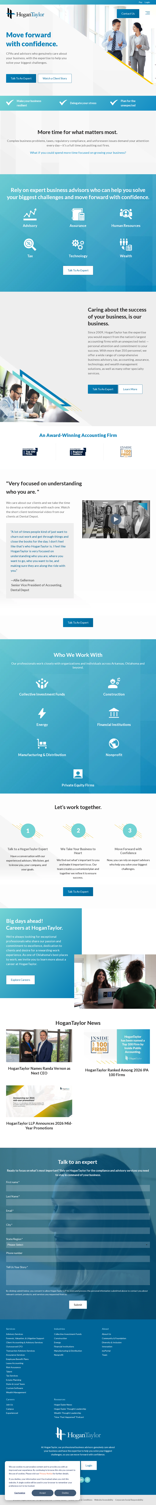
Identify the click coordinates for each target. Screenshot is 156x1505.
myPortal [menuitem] (106, 1350)
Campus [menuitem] (10, 1409)
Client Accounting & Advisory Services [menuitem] (24, 1342)
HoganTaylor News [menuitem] (63, 1404)
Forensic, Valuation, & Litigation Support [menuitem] (25, 1338)
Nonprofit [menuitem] (58, 1355)
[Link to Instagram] (87, 1480)
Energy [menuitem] (57, 1342)
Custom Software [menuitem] (14, 1388)
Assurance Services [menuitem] (15, 1355)
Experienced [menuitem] (12, 1413)
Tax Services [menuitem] (12, 1375)
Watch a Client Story (55, 78)
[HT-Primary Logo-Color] (25, 13)
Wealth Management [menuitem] (16, 1392)
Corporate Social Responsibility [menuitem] (129, 1500)
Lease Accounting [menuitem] (14, 1363)
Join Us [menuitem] (9, 1404)
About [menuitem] (105, 1328)
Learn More (130, 389)
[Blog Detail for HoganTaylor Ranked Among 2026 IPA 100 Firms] (117, 1046)
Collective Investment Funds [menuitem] (68, 1334)
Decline (65, 1493)
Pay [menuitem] (140, 2)
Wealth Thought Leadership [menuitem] (67, 1413)
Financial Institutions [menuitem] (64, 1346)
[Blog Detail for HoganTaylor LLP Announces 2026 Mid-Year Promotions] (39, 1101)
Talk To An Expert (21, 78)
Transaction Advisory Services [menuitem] (20, 1350)
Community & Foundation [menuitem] (114, 1338)
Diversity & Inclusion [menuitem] (112, 1342)
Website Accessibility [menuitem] (103, 1500)
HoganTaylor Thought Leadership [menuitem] (70, 1409)
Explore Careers (20, 979)
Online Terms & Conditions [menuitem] (80, 1500)
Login (88, 1465)
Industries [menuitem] (59, 1328)
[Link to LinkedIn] (81, 1480)
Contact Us (128, 13)
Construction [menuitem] (60, 1338)
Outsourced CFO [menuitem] (14, 1346)
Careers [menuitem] (10, 1399)
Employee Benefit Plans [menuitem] (17, 1359)
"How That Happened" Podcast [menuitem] (69, 1417)
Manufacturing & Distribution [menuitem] (68, 1350)
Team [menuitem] (104, 1355)
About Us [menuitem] (106, 1334)
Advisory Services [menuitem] (14, 1334)
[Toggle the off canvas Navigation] (147, 13)
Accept (42, 1493)
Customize (19, 1493)
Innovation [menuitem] (107, 1346)
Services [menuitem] (10, 1328)
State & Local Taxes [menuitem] (15, 1384)
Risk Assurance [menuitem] (13, 1367)
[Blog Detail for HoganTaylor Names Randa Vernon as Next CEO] (39, 1045)
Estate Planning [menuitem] (13, 1380)
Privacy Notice (46, 1473)
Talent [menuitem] (9, 1371)
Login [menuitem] (147, 2)
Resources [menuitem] (59, 1399)
